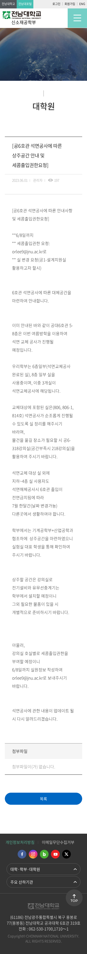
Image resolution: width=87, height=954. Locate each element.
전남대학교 (8, 4)
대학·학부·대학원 (25, 869)
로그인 (56, 3)
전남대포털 (25, 4)
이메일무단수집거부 (58, 842)
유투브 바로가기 (55, 854)
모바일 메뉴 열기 (77, 18)
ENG (82, 3)
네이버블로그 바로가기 (44, 854)
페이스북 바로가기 (22, 854)
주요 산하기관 (21, 882)
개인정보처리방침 (20, 842)
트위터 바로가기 (66, 854)
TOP (74, 901)
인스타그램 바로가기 (33, 854)
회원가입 (70, 3)
